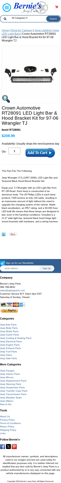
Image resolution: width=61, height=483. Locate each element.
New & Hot (5, 404)
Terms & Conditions (10, 423)
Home (5, 30)
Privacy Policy (7, 419)
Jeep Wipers (6, 401)
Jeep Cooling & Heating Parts (16, 338)
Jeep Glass (6, 355)
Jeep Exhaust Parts (10, 348)
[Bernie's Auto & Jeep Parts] (30, 7)
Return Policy (7, 426)
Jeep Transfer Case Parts (13, 390)
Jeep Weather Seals (11, 397)
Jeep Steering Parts (10, 384)
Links (3, 433)
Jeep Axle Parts (8, 324)
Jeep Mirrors (7, 377)
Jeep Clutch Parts (9, 334)
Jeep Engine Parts (10, 344)
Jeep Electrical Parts (11, 341)
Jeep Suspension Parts (12, 387)
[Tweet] (4, 235)
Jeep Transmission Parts (13, 394)
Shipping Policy (8, 430)
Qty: (4, 151)
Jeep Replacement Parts (13, 380)
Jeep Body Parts (9, 328)
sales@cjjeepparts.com (12, 290)
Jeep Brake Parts (9, 331)
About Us (5, 416)
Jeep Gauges (7, 370)
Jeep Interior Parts (10, 374)
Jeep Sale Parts (8, 358)
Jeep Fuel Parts (8, 351)
